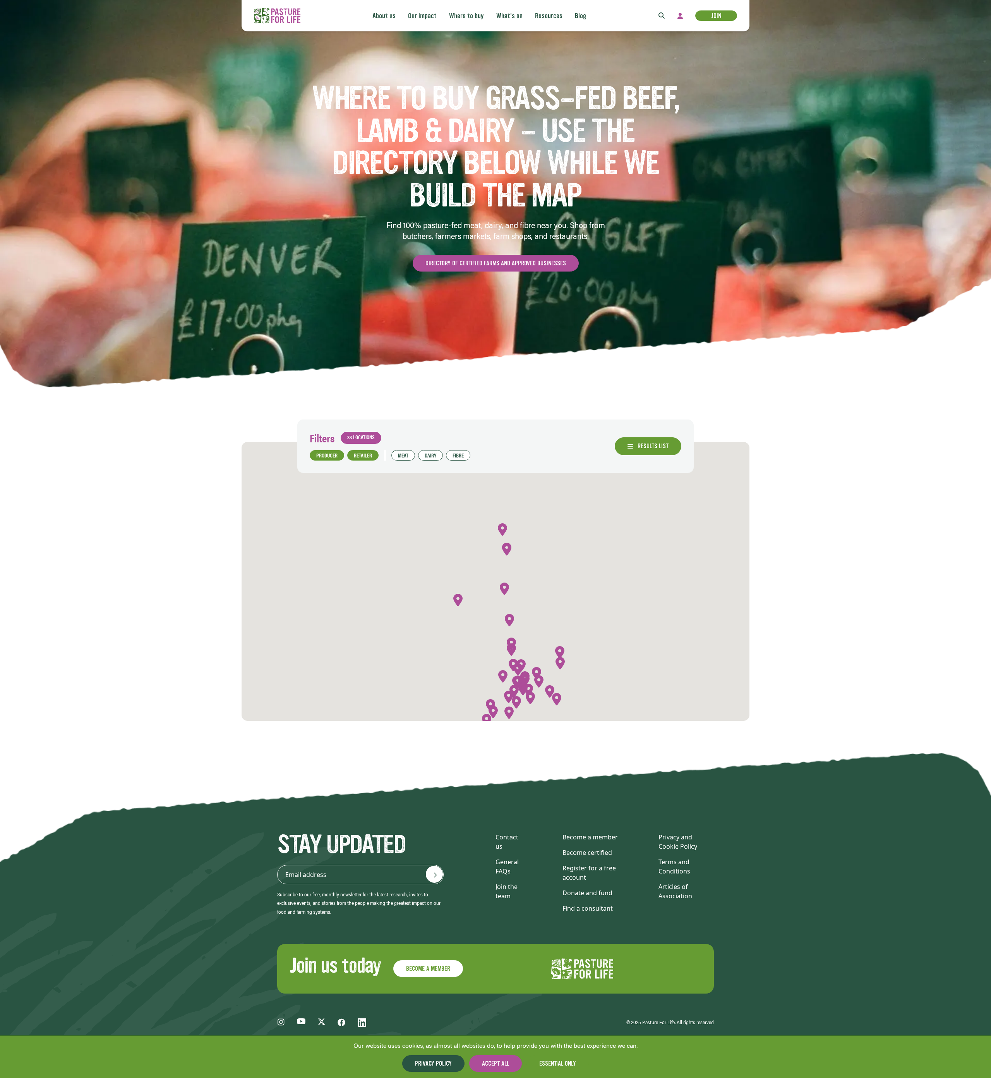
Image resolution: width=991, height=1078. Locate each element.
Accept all (495, 1063)
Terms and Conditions (674, 866)
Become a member (590, 837)
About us (384, 16)
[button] (530, 698)
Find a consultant (587, 908)
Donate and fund (587, 893)
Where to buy (466, 16)
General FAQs (507, 866)
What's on (509, 16)
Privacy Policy (433, 1063)
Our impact (422, 16)
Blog (580, 16)
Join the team (507, 891)
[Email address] (434, 874)
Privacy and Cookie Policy (677, 842)
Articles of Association (675, 891)
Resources (548, 16)
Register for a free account (589, 873)
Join (716, 16)
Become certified (587, 852)
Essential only (557, 1063)
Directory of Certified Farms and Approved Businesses (495, 263)
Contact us (507, 842)
